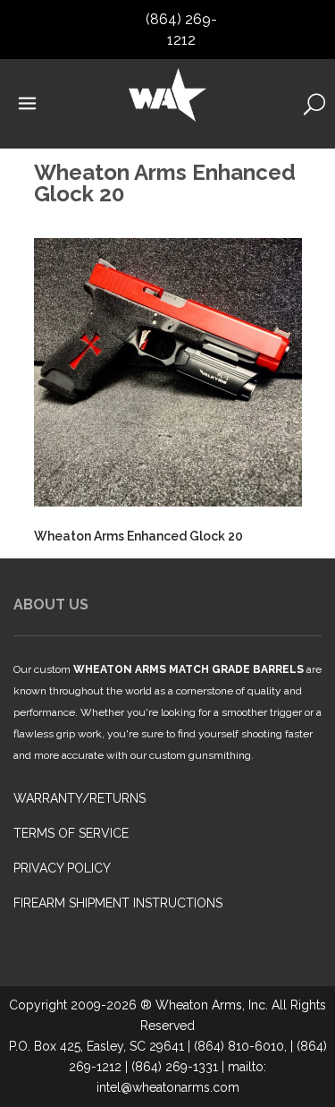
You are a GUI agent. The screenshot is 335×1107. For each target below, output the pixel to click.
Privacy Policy (62, 868)
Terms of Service (71, 833)
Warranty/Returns (79, 798)
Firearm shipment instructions (117, 903)
